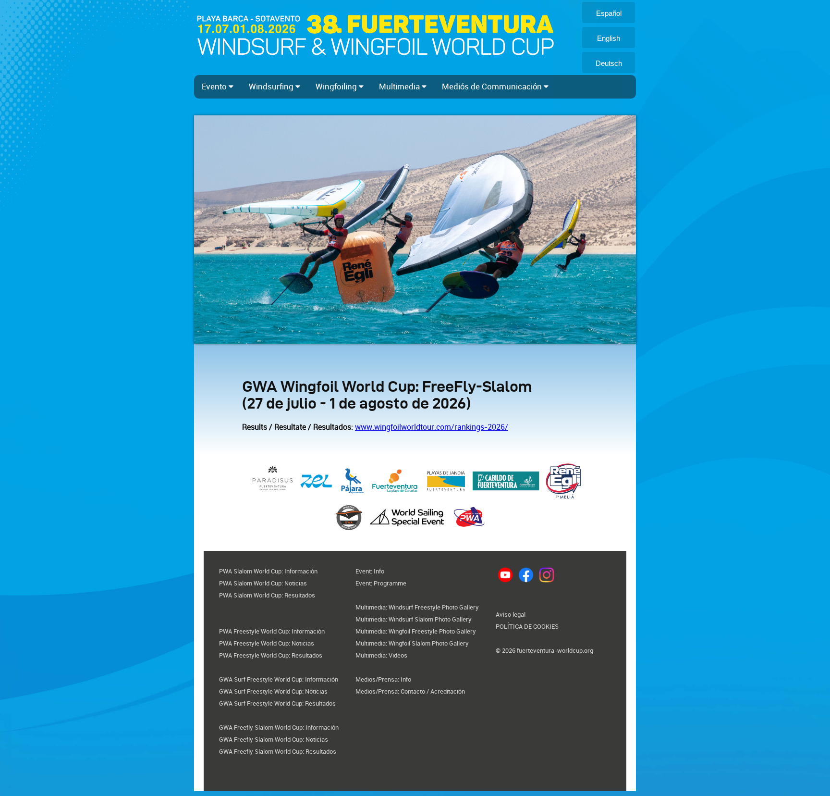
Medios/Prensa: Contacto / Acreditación (410, 691)
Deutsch (609, 63)
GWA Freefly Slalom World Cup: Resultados (277, 751)
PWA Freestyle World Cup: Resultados (270, 655)
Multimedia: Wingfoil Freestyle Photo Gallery (415, 631)
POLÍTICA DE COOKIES (527, 626)
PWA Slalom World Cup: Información (268, 571)
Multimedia (400, 86)
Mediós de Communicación (493, 86)
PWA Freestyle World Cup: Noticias (266, 643)
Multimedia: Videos (381, 655)
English (608, 38)
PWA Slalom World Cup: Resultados (267, 595)
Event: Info (369, 571)
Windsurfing (272, 86)
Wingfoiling (337, 86)
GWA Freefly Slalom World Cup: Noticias (273, 739)
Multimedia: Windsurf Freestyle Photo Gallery (417, 607)
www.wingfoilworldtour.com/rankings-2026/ (431, 427)
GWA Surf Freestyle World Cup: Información (278, 679)
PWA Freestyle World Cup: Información (272, 631)
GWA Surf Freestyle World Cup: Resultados (277, 703)
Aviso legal (510, 614)
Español (609, 13)
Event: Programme (380, 583)
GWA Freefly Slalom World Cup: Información (279, 727)
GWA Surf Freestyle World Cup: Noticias (273, 691)
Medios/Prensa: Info (383, 679)
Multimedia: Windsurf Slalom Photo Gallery (413, 619)
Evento (215, 86)
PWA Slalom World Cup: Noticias (263, 583)
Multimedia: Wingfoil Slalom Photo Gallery (412, 643)
